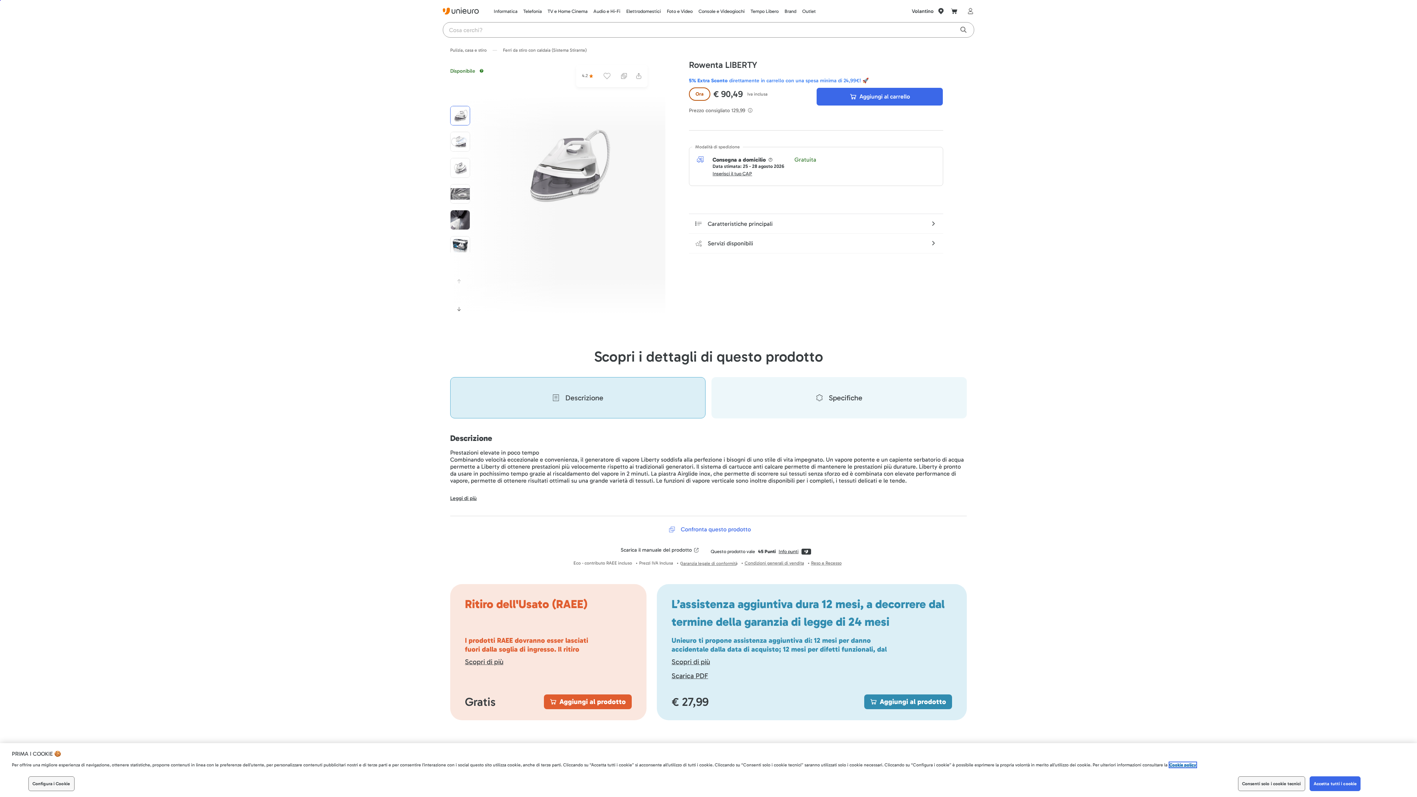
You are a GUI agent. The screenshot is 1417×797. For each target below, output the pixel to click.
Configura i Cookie (51, 783)
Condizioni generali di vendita (774, 563)
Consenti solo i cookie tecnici (1271, 783)
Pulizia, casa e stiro (468, 50)
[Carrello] (954, 11)
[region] (708, 770)
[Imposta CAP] (941, 11)
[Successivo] (459, 309)
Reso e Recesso (826, 563)
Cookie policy (1182, 764)
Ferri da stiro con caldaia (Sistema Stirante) (545, 50)
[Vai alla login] (969, 11)
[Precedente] (459, 281)
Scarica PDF (690, 676)
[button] (565, 166)
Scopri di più (484, 662)
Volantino (923, 11)
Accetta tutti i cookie (1335, 783)
